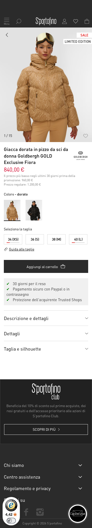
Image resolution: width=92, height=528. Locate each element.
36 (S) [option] (35, 239)
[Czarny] (34, 210)
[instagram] (40, 512)
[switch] (11, 520)
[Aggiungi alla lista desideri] (85, 135)
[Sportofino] (46, 21)
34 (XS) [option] (13, 239)
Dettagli (12, 333)
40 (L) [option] (78, 239)
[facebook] (26, 512)
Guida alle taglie (21, 249)
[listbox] (46, 238)
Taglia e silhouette (22, 349)
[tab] (46, 318)
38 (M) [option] (56, 239)
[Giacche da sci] (7, 35)
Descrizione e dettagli (26, 318)
